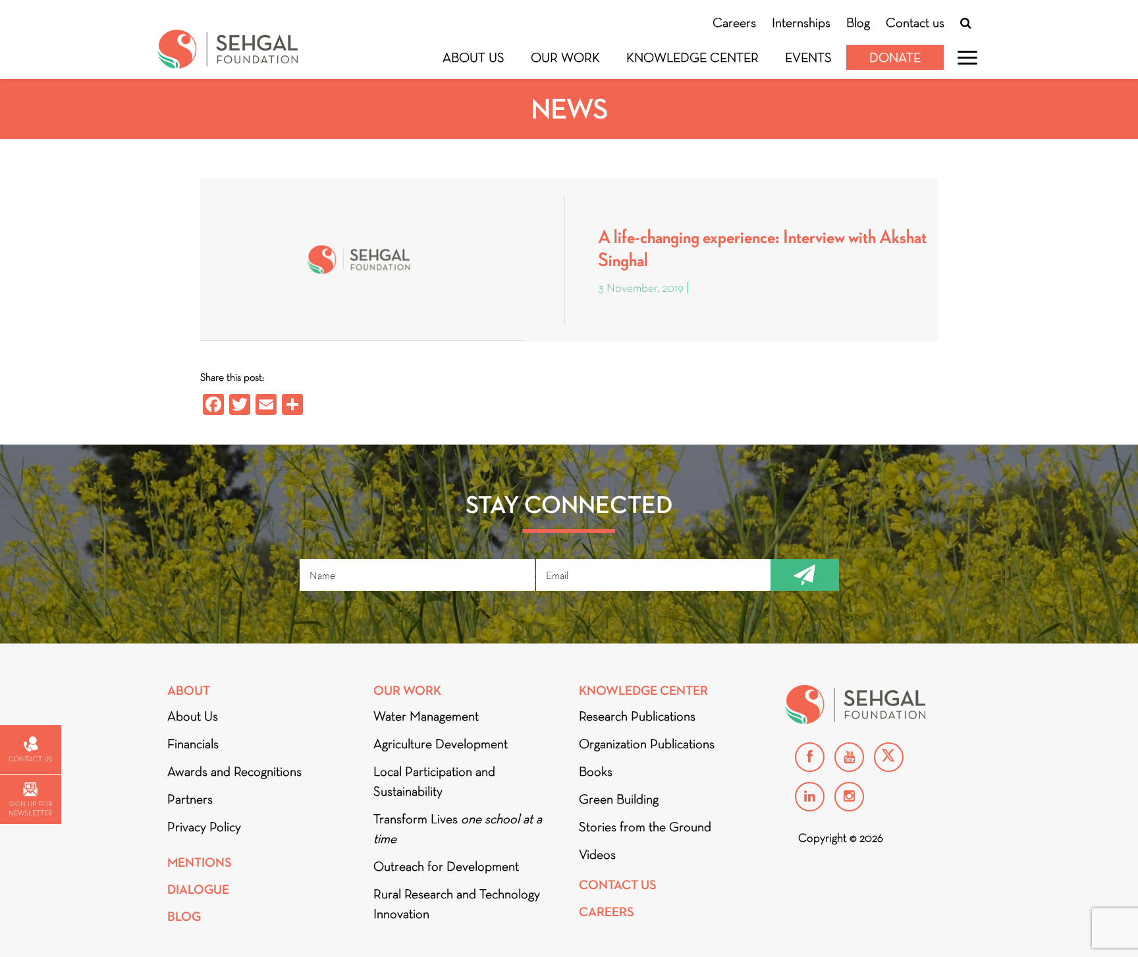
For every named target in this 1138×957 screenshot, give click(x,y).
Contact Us (618, 884)
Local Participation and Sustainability (434, 781)
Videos (597, 854)
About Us (473, 57)
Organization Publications (647, 744)
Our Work (565, 57)
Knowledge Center (692, 57)
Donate (895, 57)
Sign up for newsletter (30, 808)
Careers (734, 22)
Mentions (199, 862)
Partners (190, 799)
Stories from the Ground (645, 826)
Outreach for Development (446, 866)
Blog (858, 22)
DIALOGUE (198, 889)
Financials (193, 744)
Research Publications (637, 716)
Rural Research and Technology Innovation (456, 903)
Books (595, 771)
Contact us (915, 22)
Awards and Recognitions (234, 771)
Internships (801, 22)
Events (808, 57)
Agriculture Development (440, 744)
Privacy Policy (204, 826)
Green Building (619, 799)
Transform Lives (457, 828)
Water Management (426, 716)
